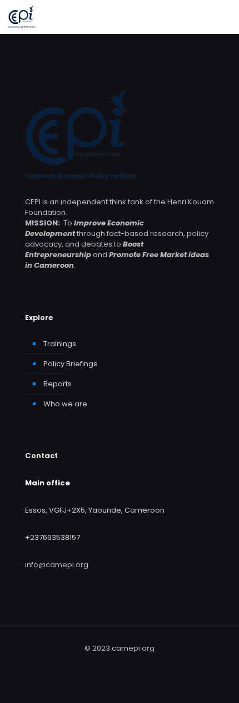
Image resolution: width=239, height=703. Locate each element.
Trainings (59, 343)
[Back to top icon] (224, 686)
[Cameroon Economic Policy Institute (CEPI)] (22, 17)
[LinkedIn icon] (125, 664)
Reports (57, 383)
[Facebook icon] (113, 664)
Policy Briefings (70, 363)
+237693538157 (52, 537)
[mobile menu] (224, 16)
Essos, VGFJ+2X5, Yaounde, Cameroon (95, 510)
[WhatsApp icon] (102, 664)
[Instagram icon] (137, 664)
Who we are (65, 404)
